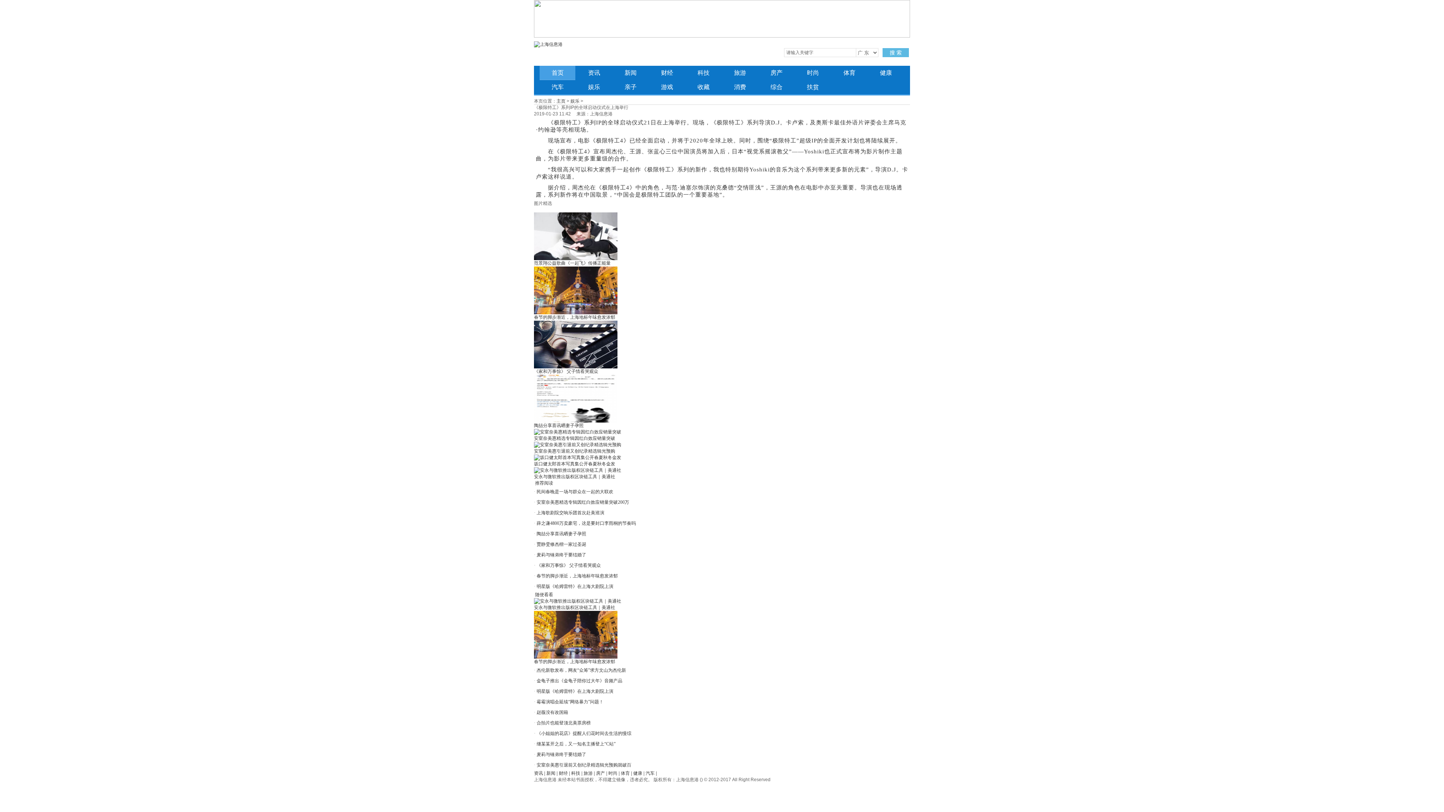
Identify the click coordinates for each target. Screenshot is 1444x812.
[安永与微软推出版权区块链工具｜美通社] (577, 470)
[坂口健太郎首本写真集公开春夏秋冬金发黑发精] (577, 457)
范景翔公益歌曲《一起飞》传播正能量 (572, 263)
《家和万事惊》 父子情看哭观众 (566, 371)
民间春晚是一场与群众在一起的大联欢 (575, 491)
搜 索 (896, 53)
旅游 (740, 73)
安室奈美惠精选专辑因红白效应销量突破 (574, 438)
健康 (886, 73)
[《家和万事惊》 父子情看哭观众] (575, 367)
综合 (777, 87)
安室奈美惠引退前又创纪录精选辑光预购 (574, 451)
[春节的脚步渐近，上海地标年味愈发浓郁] (575, 312)
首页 (558, 73)
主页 (561, 101)
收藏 (704, 87)
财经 (667, 73)
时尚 (813, 73)
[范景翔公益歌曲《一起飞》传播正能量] (575, 258)
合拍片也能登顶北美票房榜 (564, 723)
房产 (777, 73)
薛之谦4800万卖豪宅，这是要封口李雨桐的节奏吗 (586, 523)
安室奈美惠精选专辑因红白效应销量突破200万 (583, 502)
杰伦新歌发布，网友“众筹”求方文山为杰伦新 (581, 670)
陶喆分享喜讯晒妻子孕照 (559, 425)
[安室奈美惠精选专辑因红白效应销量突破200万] (577, 432)
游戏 (667, 87)
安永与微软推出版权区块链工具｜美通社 (574, 476)
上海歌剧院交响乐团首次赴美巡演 (570, 512)
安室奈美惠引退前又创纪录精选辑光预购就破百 (584, 765)
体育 (849, 73)
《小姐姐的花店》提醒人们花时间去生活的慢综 (584, 733)
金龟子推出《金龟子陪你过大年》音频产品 (579, 680)
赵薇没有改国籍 (552, 712)
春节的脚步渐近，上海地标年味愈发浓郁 (574, 317)
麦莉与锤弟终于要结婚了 (561, 554)
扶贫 (813, 87)
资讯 (594, 73)
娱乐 (594, 87)
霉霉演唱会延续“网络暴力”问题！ (570, 701)
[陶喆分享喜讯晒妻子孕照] (575, 421)
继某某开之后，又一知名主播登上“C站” (576, 744)
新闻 (631, 73)
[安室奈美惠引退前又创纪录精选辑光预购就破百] (577, 444)
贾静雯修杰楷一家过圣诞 (561, 544)
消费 (740, 87)
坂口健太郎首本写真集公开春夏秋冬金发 (574, 464)
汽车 (558, 87)
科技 (704, 73)
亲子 (631, 87)
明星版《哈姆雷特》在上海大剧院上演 (575, 586)
